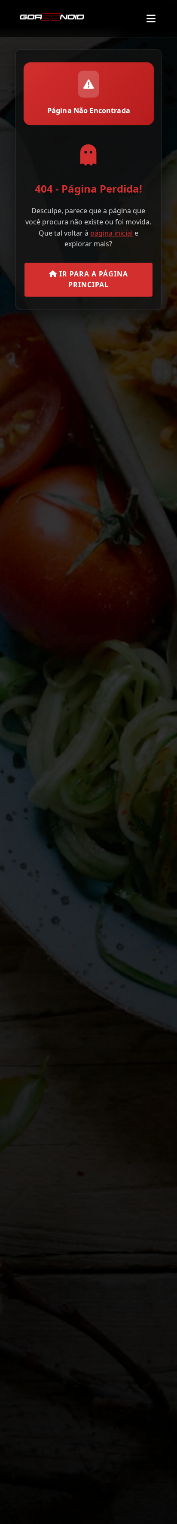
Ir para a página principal (92, 279)
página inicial (111, 233)
